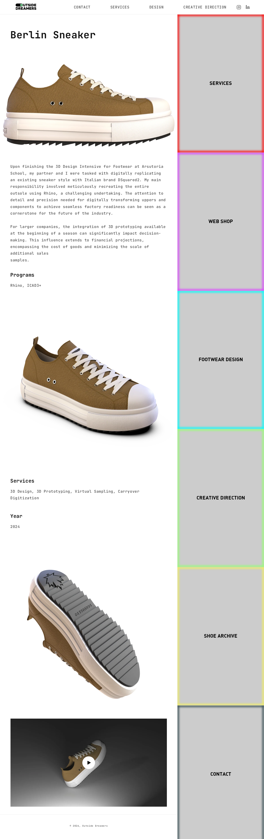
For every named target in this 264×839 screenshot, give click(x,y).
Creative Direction (221, 498)
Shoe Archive (220, 636)
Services (221, 83)
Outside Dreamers (95, 825)
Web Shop (221, 221)
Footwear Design (221, 359)
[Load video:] (89, 763)
